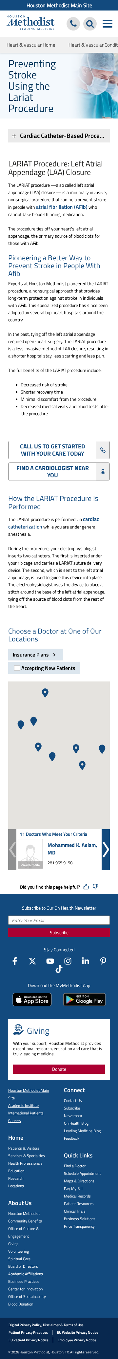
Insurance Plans (31, 654)
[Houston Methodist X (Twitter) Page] (32, 961)
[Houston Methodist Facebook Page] (15, 961)
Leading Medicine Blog (82, 1131)
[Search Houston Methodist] (90, 24)
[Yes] (86, 887)
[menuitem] (59, 5)
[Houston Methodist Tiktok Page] (59, 969)
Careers (14, 1120)
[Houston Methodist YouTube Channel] (50, 961)
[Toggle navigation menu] (107, 24)
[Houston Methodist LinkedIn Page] (85, 961)
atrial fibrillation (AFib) (62, 207)
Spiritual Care (19, 1259)
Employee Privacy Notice (77, 1340)
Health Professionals (25, 1163)
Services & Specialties (26, 1156)
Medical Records (77, 1196)
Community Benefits (25, 1221)
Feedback (71, 1138)
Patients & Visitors (23, 1148)
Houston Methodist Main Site (59, 5)
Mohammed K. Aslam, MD (72, 848)
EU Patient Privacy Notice (29, 1340)
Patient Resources (79, 1203)
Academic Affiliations (25, 1274)
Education (16, 1171)
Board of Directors (23, 1266)
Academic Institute (23, 1105)
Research (15, 1178)
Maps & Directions (79, 1181)
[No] (95, 887)
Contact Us (73, 1100)
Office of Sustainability (27, 1296)
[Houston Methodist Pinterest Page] (103, 961)
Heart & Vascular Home (31, 45)
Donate (59, 1069)
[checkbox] (44, 668)
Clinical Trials (75, 1211)
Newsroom (73, 1115)
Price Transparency (79, 1226)
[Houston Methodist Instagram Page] (68, 961)
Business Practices (23, 1281)
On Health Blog (76, 1123)
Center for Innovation (25, 1289)
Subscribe (59, 932)
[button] (76, 749)
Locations (16, 1186)
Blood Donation (20, 1304)
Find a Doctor (75, 1166)
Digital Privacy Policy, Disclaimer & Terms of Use (46, 1324)
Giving (13, 1243)
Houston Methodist (24, 1213)
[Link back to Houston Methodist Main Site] (30, 23)
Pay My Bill (73, 1188)
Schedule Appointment (82, 1173)
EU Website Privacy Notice (77, 1332)
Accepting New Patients (48, 668)
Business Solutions (79, 1219)
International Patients (26, 1113)
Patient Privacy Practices (28, 1332)
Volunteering (18, 1251)
